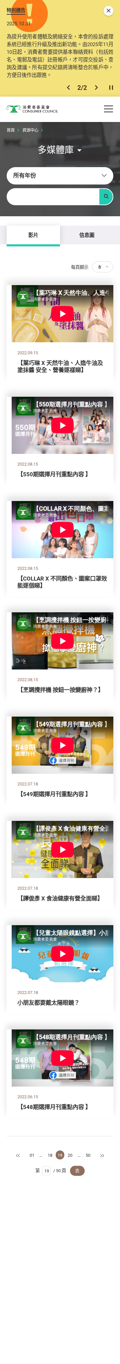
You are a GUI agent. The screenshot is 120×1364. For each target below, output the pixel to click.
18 (50, 1155)
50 (88, 1155)
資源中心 (30, 130)
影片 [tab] (33, 235)
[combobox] (60, 175)
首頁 (11, 130)
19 (60, 1155)
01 (32, 1155)
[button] (68, 87)
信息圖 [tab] (86, 235)
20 (70, 1155)
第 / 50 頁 (50, 1170)
